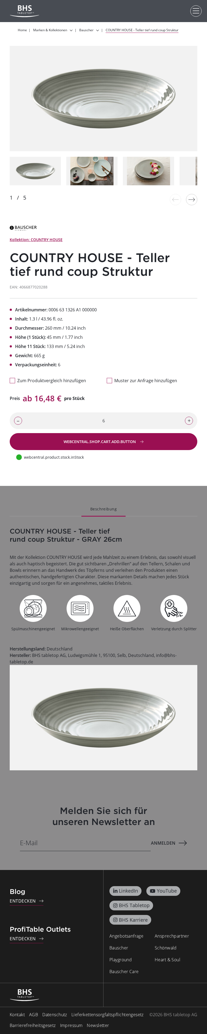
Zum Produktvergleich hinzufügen (51, 381)
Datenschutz (54, 1015)
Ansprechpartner (172, 936)
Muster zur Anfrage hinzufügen (145, 381)
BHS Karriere (133, 920)
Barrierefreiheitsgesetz (33, 1025)
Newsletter (98, 1025)
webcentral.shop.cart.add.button (100, 441)
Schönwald (166, 948)
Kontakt (17, 1015)
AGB (33, 1015)
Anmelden (163, 843)
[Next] (191, 199)
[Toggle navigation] (196, 11)
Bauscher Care (124, 971)
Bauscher (118, 948)
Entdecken (23, 901)
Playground (120, 960)
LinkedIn (128, 890)
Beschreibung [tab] (103, 508)
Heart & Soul (167, 960)
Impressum (71, 1025)
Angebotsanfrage (126, 936)
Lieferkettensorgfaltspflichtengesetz (107, 1015)
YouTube (167, 890)
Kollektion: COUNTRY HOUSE (36, 239)
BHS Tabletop (134, 905)
